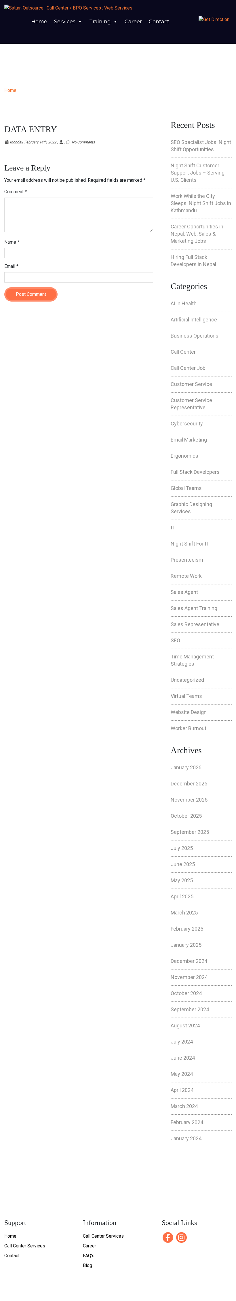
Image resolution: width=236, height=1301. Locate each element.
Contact (159, 21)
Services (64, 21)
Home (39, 21)
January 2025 (186, 945)
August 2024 (185, 1025)
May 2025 (182, 880)
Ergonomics (184, 456)
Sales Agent (184, 592)
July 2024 (182, 1042)
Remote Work (186, 576)
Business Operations (194, 336)
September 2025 (190, 832)
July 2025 (182, 848)
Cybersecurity (187, 424)
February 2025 (187, 929)
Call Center (183, 352)
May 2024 (182, 1074)
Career (133, 21)
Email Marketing (189, 440)
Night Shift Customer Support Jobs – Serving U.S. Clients (197, 172)
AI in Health (184, 303)
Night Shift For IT (190, 544)
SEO (175, 640)
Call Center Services (24, 1246)
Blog (87, 1265)
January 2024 (186, 1138)
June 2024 (183, 1058)
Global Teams (186, 488)
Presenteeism (187, 560)
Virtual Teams (186, 696)
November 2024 (189, 977)
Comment (15, 191)
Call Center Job (188, 368)
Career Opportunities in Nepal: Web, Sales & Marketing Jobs (197, 234)
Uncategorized (187, 680)
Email (11, 266)
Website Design (189, 712)
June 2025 (183, 864)
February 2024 (187, 1122)
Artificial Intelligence (194, 320)
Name (11, 242)
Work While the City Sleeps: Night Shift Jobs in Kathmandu (201, 203)
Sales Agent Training (194, 608)
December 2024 (189, 961)
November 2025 (189, 800)
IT (173, 527)
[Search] (184, 33)
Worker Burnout (188, 728)
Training (100, 21)
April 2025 (182, 896)
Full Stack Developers (195, 472)
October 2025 (186, 816)
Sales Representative (195, 624)
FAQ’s (88, 1255)
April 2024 (182, 1090)
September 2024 (190, 1009)
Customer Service (191, 384)
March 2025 (184, 913)
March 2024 (184, 1106)
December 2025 (189, 784)
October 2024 (186, 993)
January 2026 (186, 767)
